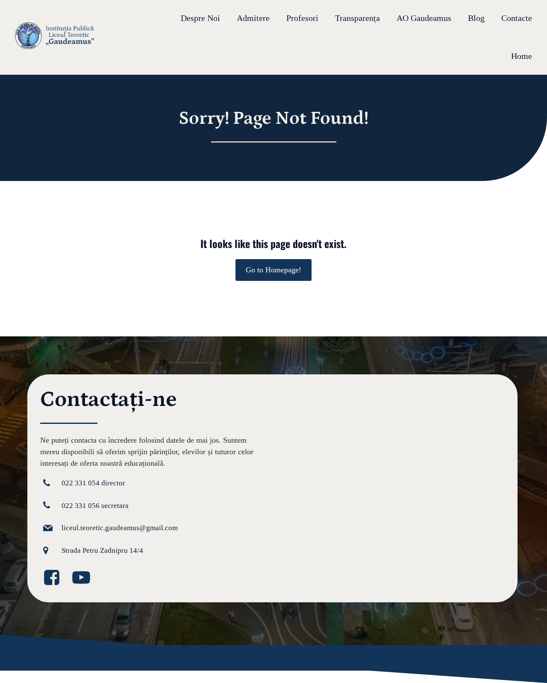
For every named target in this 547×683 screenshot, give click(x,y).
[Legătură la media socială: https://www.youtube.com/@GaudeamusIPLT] (84, 578)
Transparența (357, 18)
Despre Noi (200, 18)
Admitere (253, 18)
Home (521, 56)
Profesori (302, 18)
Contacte (516, 18)
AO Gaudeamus (424, 18)
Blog (476, 18)
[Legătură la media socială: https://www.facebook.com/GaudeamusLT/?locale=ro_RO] (55, 578)
